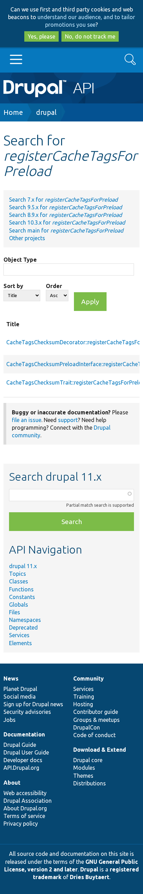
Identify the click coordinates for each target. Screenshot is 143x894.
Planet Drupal (20, 689)
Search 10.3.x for (67, 222)
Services (19, 635)
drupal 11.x (23, 566)
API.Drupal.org (21, 768)
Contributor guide (95, 712)
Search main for (66, 230)
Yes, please (41, 36)
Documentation (24, 734)
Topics (17, 574)
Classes (18, 581)
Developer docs (22, 760)
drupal (46, 112)
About (11, 782)
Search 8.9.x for (65, 215)
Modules (84, 768)
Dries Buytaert (89, 877)
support (68, 420)
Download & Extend (99, 750)
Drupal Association (27, 801)
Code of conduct (94, 735)
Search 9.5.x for (65, 207)
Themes (83, 776)
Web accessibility (25, 793)
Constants (22, 597)
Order (54, 286)
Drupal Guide (19, 745)
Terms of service (24, 816)
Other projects (27, 238)
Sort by (13, 286)
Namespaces (25, 620)
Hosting (83, 704)
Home (13, 112)
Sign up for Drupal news (33, 704)
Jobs (9, 720)
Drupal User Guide (26, 752)
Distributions (89, 783)
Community (88, 678)
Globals (18, 604)
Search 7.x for (63, 199)
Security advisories (27, 712)
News (10, 678)
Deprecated (23, 627)
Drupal (89, 869)
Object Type (20, 259)
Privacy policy (20, 823)
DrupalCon (86, 727)
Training (83, 696)
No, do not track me (90, 36)
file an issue (26, 420)
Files (14, 612)
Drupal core (87, 760)
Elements (20, 643)
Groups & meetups (96, 720)
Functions (21, 589)
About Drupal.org (25, 808)
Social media (19, 696)
